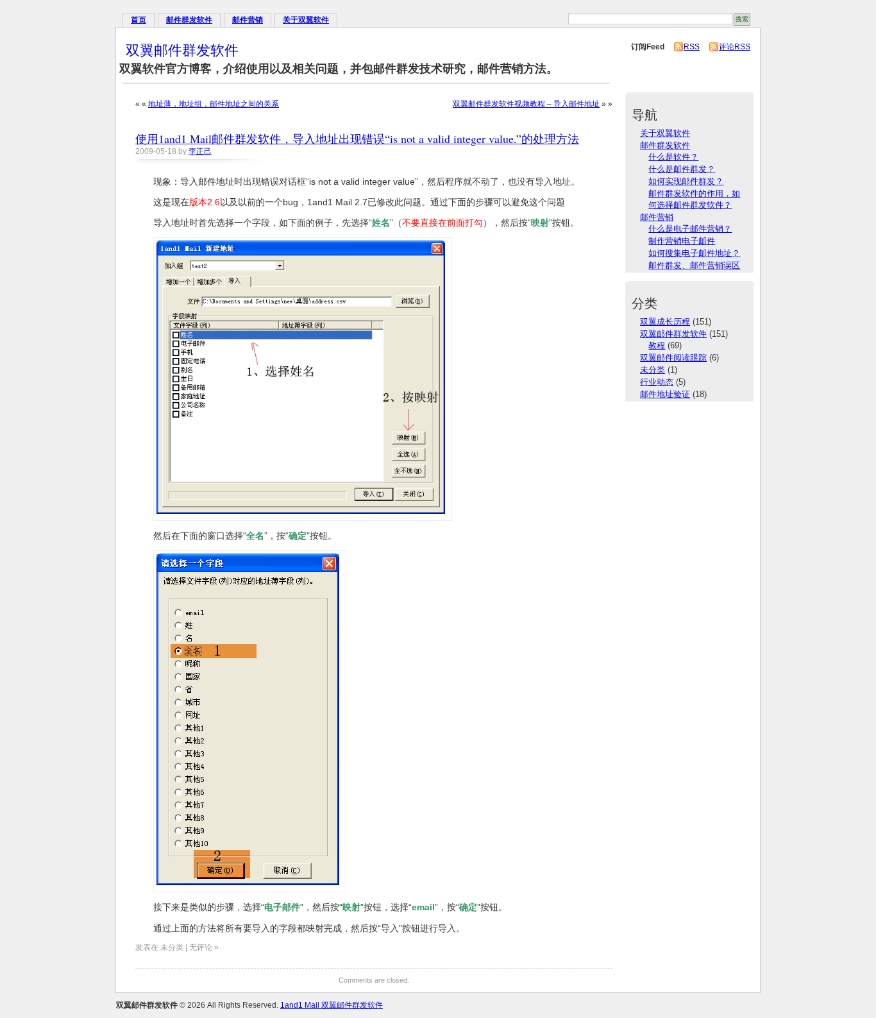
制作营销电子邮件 (681, 241)
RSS (692, 46)
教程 (656, 345)
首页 (138, 19)
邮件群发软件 (189, 19)
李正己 (200, 151)
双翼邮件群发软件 (182, 49)
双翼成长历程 (665, 322)
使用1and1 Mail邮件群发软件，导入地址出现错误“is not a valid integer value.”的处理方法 (357, 138)
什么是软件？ (673, 157)
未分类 (652, 370)
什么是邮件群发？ (681, 169)
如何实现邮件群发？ (685, 181)
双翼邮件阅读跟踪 (673, 357)
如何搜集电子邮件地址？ (694, 253)
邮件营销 (247, 19)
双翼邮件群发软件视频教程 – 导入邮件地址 (526, 103)
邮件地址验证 (665, 394)
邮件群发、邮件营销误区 (694, 265)
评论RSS (734, 46)
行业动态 (656, 382)
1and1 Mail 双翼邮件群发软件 (331, 1005)
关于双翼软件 (306, 19)
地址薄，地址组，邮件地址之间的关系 (213, 103)
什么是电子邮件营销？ (690, 228)
